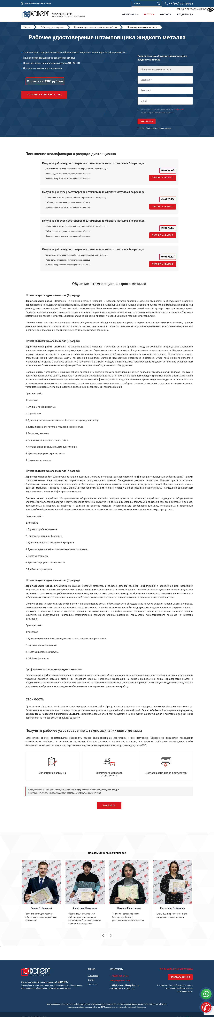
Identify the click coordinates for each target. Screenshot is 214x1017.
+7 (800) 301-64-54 (181, 3)
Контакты (165, 14)
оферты (179, 109)
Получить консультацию (44, 94)
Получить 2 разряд (162, 178)
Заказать (109, 805)
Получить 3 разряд (162, 206)
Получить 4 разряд (162, 235)
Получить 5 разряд (162, 264)
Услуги (148, 14)
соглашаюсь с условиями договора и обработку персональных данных (163, 111)
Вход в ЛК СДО (185, 14)
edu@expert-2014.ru (120, 980)
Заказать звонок (180, 977)
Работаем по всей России (38, 3)
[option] (41, 893)
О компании (129, 14)
